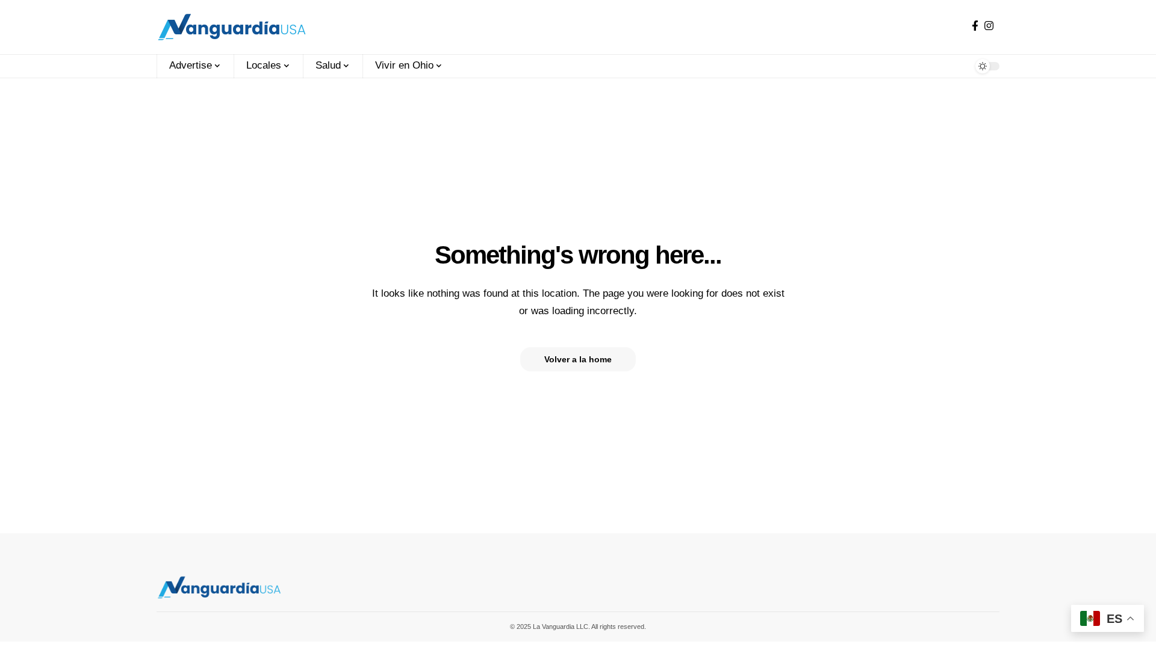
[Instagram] (988, 26)
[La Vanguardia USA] (232, 27)
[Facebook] (975, 26)
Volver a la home (578, 359)
